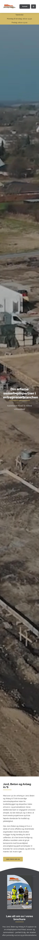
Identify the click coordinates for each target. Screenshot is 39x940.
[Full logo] (9, 5)
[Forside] (19, 876)
